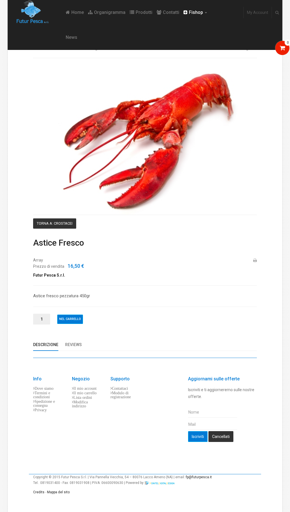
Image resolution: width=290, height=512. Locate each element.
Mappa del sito (58, 492)
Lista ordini (82, 397)
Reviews (73, 344)
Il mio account (85, 388)
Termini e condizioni (41, 395)
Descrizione (45, 344)
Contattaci (120, 388)
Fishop (196, 12)
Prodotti (144, 12)
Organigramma (109, 12)
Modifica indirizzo (80, 404)
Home (77, 12)
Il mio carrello (85, 393)
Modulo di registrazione (120, 395)
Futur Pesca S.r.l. (49, 275)
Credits (38, 492)
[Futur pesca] (36, 12)
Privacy (41, 410)
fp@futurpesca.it (199, 477)
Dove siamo (44, 388)
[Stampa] (254, 260)
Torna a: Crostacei (54, 223)
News (71, 37)
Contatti (171, 12)
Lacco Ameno (154, 477)
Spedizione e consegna (44, 403)
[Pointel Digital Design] (162, 483)
